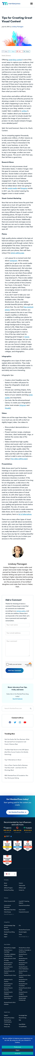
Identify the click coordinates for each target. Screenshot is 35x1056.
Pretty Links (7, 1026)
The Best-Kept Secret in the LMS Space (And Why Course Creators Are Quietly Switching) (17, 752)
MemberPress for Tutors (10, 975)
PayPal (5, 934)
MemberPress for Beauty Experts (8, 963)
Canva (26, 337)
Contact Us (21, 890)
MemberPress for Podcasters (8, 967)
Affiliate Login (22, 887)
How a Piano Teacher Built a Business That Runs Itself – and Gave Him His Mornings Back (16, 768)
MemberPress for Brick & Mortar (9, 1003)
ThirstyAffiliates (23, 1026)
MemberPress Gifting (9, 932)
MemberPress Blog (8, 890)
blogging (24, 188)
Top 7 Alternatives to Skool (13, 760)
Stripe (20, 934)
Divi (20, 925)
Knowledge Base (23, 1015)
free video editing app (19, 459)
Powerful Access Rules (24, 905)
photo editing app (17, 253)
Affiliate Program (8, 887)
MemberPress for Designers (23, 993)
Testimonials (22, 885)
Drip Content (22, 909)
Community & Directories (7, 906)
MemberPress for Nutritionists (23, 980)
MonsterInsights (23, 932)
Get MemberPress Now (16, 812)
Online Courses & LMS (9, 901)
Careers (21, 883)
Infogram (22, 405)
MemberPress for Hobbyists (8, 993)
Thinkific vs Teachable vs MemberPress (25, 951)
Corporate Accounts (24, 912)
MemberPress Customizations (8, 1021)
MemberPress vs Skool (24, 947)
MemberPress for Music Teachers (25, 976)
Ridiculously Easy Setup (9, 909)
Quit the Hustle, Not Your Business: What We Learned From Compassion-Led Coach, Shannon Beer (17, 742)
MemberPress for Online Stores (8, 997)
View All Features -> (9, 914)
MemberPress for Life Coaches (9, 972)
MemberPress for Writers (23, 972)
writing (24, 111)
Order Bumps (7, 912)
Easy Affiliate (22, 1024)
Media (5, 885)
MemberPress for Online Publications (23, 967)
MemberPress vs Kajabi (10, 947)
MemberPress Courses (24, 929)
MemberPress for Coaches (8, 980)
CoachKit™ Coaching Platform (24, 902)
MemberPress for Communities (8, 984)
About (5, 883)
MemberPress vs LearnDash (8, 951)
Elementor (6, 929)
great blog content (15, 60)
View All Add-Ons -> (24, 936)
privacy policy (21, 611)
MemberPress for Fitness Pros (23, 963)
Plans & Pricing (22, 1017)
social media (12, 188)
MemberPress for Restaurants (23, 959)
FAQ (20, 1020)
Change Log (7, 1024)
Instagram (13, 261)
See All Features (17, 699)
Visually (7, 408)
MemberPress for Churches (8, 989)
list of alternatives (25, 514)
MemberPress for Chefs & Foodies (10, 959)
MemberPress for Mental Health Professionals (23, 998)
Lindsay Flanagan (17, 26)
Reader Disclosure (6, 55)
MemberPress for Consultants (23, 984)
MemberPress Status (9, 1017)
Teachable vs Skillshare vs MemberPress (9, 955)
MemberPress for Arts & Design (25, 989)
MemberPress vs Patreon (23, 955)
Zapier (5, 936)
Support (6, 1015)
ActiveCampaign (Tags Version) (9, 926)
